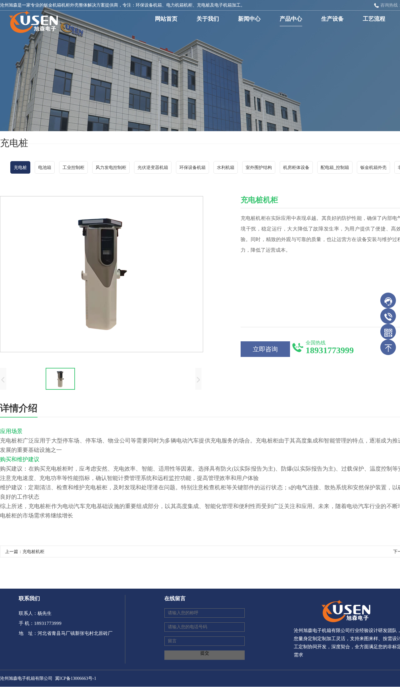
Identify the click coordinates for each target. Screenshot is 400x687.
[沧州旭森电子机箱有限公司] (31, 20)
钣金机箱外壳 (373, 167)
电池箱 (44, 167)
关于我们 (208, 19)
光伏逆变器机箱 (153, 167)
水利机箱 (225, 167)
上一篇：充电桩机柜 (24, 551)
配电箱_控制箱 (335, 167)
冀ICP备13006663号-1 (75, 678)
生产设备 (332, 19)
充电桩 (20, 167)
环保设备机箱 (192, 167)
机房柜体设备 (296, 167)
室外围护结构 (259, 167)
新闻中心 (249, 19)
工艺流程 (374, 19)
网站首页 (166, 19)
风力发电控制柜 (111, 167)
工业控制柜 (73, 167)
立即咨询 (265, 349)
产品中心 (291, 19)
